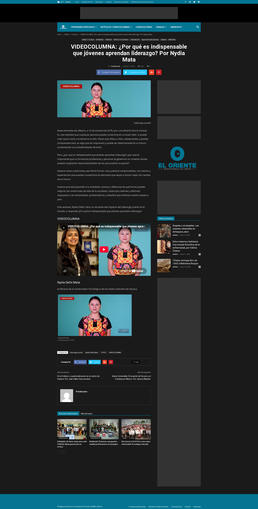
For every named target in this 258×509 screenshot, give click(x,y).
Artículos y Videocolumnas (115, 27)
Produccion (115, 66)
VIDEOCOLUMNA (115, 352)
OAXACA (163, 40)
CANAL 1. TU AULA (88, 40)
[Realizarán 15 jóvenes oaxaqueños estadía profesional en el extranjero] (104, 429)
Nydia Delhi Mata (91, 352)
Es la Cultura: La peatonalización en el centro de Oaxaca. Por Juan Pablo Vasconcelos (78, 377)
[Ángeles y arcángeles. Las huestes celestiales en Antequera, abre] (164, 231)
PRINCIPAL (172, 40)
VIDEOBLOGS (135, 40)
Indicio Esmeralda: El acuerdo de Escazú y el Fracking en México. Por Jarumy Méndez (131, 377)
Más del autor (86, 414)
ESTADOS (108, 40)
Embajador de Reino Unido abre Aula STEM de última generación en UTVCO (72, 444)
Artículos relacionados (68, 414)
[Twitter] (194, 2)
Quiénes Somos (87, 2)
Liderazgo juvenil (76, 352)
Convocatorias (144, 27)
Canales (160, 27)
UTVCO (103, 352)
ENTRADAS (99, 40)
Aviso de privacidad (121, 2)
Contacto (108, 2)
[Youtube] (199, 2)
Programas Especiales (82, 27)
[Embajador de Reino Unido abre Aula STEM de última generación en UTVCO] (72, 429)
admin (175, 235)
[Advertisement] (129, 13)
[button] (197, 27)
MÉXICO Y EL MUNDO (121, 40)
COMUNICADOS (63, 438)
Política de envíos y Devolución (142, 2)
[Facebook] (185, 2)
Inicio (77, 2)
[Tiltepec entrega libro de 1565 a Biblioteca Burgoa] (164, 265)
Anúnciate (99, 2)
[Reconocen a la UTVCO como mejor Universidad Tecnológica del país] (136, 429)
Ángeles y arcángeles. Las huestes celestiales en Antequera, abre (186, 228)
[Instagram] (190, 2)
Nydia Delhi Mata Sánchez (150, 40)
